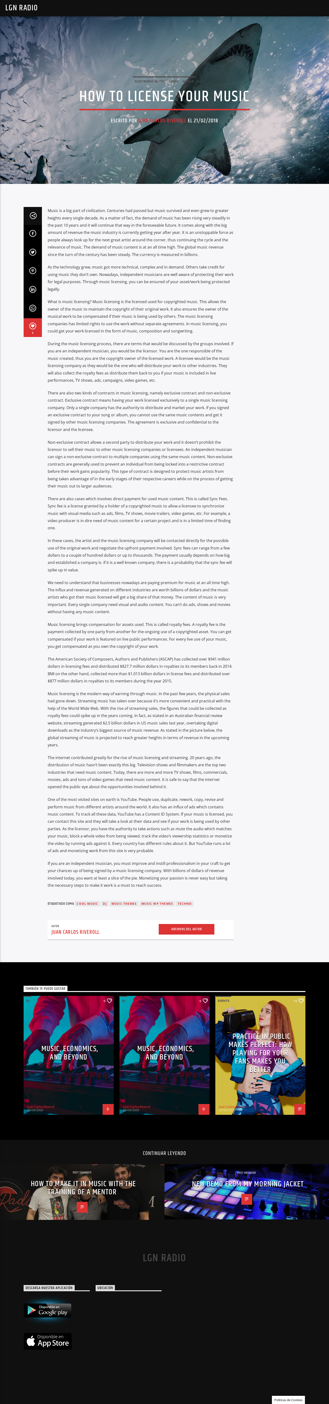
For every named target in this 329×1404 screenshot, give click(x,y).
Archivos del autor (186, 929)
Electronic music (149, 81)
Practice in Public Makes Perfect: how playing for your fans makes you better (260, 1053)
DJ (27, 1000)
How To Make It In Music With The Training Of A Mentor (83, 1188)
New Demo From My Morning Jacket (248, 1184)
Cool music (87, 904)
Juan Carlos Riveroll (162, 121)
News (173, 81)
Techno (185, 904)
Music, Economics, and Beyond (69, 1053)
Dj (104, 904)
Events (223, 1000)
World (188, 81)
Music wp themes (157, 904)
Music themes (124, 904)
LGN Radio (21, 8)
